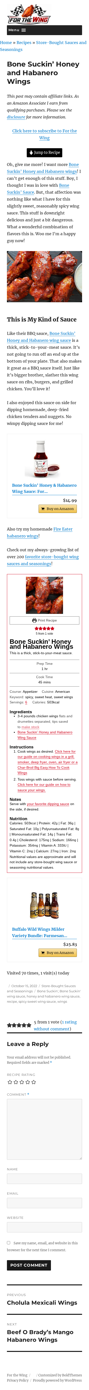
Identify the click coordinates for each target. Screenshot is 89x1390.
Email (13, 1193)
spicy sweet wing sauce (37, 1001)
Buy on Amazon (60, 509)
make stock (30, 727)
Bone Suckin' (47, 991)
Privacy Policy (17, 1380)
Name (12, 1169)
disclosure (16, 117)
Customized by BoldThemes (60, 1375)
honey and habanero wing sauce (53, 996)
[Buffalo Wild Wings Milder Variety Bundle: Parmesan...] (44, 903)
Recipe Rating (21, 1075)
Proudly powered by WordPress (57, 1380)
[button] (37, 628)
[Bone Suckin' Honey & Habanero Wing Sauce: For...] (44, 459)
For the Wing (17, 1375)
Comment (18, 1094)
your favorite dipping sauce (48, 804)
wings (62, 1001)
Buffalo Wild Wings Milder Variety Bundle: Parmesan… (39, 932)
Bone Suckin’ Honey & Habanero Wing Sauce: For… (44, 488)
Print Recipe (47, 620)
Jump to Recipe (46, 152)
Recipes (24, 42)
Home (6, 42)
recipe (12, 1001)
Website (15, 1218)
